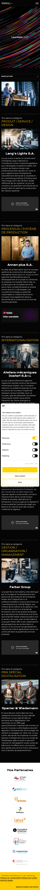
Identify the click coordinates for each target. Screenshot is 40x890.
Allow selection (20, 476)
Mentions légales (6, 880)
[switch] (35, 443)
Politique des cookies (29, 878)
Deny (20, 482)
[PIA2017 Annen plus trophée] (20, 105)
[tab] (20, 76)
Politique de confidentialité (10, 878)
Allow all (20, 469)
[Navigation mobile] (37, 3)
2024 (3, 81)
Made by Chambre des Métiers (27, 887)
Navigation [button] (7, 76)
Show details (29, 463)
